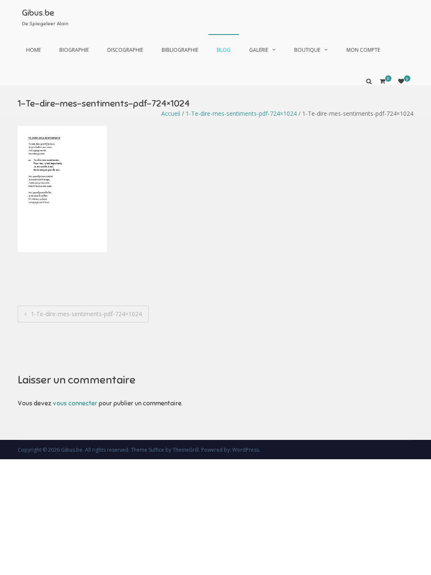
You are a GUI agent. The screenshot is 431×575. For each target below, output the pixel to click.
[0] (401, 81)
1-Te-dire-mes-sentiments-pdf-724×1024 (241, 113)
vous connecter (75, 403)
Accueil (170, 113)
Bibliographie (180, 49)
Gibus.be (38, 13)
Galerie (258, 49)
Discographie (125, 49)
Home (33, 49)
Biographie (74, 49)
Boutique (307, 49)
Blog (224, 49)
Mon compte (363, 49)
